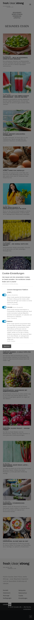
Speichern (7, 346)
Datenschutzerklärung (10, 284)
